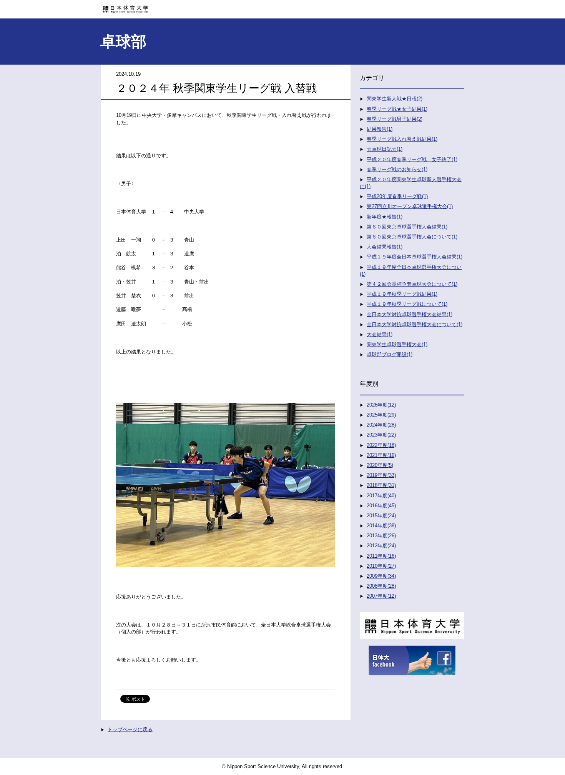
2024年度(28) (381, 425)
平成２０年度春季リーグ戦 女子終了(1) (412, 159)
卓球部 (123, 41)
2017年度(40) (381, 495)
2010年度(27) (381, 566)
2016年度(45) (381, 505)
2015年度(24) (381, 515)
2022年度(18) (381, 445)
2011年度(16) (381, 556)
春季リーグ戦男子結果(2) (394, 119)
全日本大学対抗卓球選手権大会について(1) (414, 324)
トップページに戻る (130, 729)
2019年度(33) (381, 475)
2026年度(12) (381, 405)
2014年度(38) (381, 525)
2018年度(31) (381, 485)
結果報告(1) (379, 129)
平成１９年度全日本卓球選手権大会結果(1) (414, 257)
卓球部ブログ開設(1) (389, 354)
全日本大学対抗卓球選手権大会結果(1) (409, 314)
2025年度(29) (381, 415)
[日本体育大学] (282, 6)
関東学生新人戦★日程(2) (394, 99)
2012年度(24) (381, 545)
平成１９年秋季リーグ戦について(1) (407, 304)
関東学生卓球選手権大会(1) (397, 344)
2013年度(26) (381, 535)
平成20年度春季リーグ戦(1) (397, 196)
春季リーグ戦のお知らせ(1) (397, 169)
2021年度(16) (381, 455)
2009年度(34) (381, 576)
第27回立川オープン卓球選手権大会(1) (410, 206)
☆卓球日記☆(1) (384, 149)
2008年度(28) (381, 586)
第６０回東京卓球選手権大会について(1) (412, 237)
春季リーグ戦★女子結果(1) (397, 109)
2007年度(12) (381, 596)
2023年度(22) (381, 435)
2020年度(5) (380, 465)
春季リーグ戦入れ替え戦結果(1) (402, 139)
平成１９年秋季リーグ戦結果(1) (402, 294)
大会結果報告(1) (384, 247)
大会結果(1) (379, 334)
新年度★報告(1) (384, 217)
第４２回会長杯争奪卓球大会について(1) (412, 284)
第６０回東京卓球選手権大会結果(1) (407, 227)
